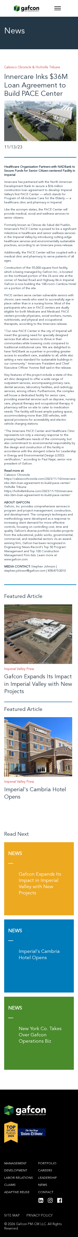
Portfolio (47, 1163)
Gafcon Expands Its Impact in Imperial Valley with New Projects (38, 684)
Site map (12, 1215)
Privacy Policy (39, 1215)
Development (15, 1170)
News (42, 1185)
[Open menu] (57, 8)
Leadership (47, 1178)
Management (15, 1163)
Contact (45, 1192)
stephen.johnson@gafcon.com (25, 570)
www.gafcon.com (16, 559)
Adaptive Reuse (17, 1192)
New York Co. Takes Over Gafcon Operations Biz (40, 1035)
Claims (10, 1185)
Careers (45, 1170)
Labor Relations (18, 1178)
